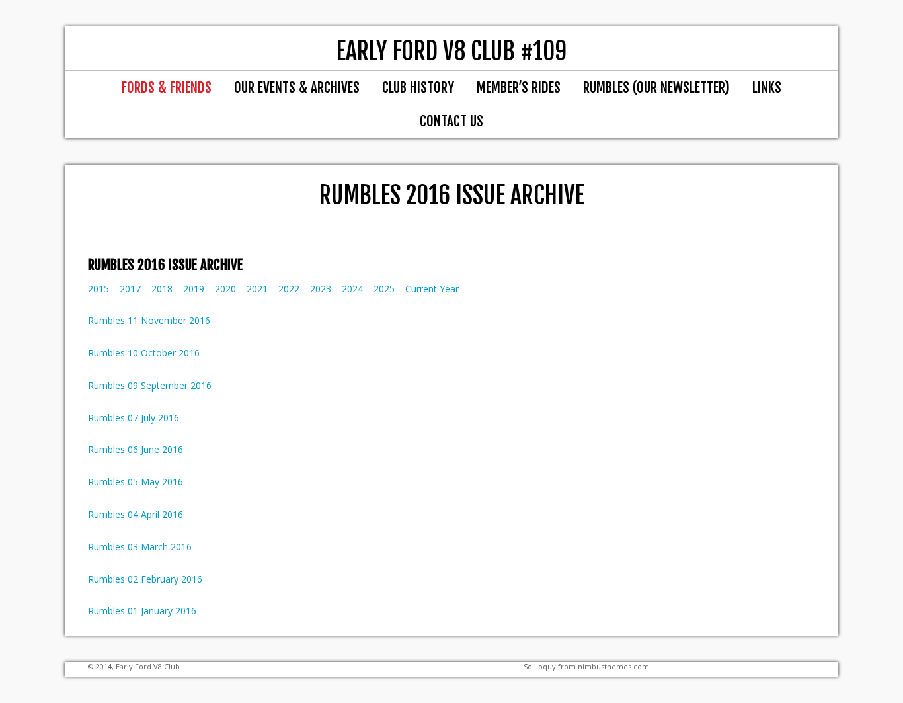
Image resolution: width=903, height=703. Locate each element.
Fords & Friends (167, 87)
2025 (384, 288)
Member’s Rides (519, 87)
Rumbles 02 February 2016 (145, 579)
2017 (131, 288)
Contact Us (451, 121)
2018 (162, 288)
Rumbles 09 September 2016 (150, 385)
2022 (288, 288)
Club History (418, 87)
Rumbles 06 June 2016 (135, 449)
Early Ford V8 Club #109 (451, 51)
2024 (352, 288)
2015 (98, 288)
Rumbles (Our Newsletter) (656, 87)
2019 (193, 288)
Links (766, 87)
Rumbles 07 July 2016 (133, 417)
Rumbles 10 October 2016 (144, 353)
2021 (257, 288)
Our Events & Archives (297, 87)
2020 (225, 288)
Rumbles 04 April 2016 (135, 514)
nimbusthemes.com (613, 666)
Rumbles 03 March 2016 (140, 546)
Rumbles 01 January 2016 (142, 610)
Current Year (432, 288)
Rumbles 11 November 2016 (149, 320)
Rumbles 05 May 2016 (135, 482)
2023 (320, 288)
